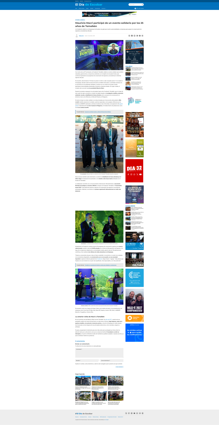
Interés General (80, 20)
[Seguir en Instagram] (131, 413)
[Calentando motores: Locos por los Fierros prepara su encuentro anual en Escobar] (128, 88)
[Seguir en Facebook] (129, 413)
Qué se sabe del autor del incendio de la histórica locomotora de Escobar (114, 403)
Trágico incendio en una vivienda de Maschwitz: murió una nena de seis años (99, 403)
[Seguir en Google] (142, 413)
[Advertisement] (99, 201)
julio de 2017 (109, 319)
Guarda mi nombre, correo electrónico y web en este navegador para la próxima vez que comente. (98, 363)
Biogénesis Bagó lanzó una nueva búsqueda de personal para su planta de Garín (82, 403)
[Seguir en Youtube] (134, 413)
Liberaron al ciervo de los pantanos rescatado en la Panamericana (98, 388)
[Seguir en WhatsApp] (137, 413)
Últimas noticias (81, 8)
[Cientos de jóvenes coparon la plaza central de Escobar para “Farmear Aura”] (128, 74)
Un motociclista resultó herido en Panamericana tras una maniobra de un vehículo (137, 227)
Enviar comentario (119, 366)
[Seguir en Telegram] (140, 413)
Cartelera (91, 8)
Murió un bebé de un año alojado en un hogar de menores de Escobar (83, 388)
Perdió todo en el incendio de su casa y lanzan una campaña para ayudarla (137, 213)
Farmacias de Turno (87, 1)
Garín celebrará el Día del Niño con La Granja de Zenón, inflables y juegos (137, 208)
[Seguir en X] (126, 413)
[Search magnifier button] (142, 4)
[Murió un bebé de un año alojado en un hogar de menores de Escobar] (128, 79)
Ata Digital (106, 419)
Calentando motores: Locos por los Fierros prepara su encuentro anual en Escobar (137, 87)
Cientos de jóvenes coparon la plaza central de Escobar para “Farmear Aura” (137, 73)
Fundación (99, 259)
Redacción (81, 35)
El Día (88, 4)
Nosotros (77, 1)
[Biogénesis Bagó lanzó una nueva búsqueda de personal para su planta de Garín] (128, 69)
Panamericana (97, 8)
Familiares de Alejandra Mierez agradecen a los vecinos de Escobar (136, 83)
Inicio (76, 8)
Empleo (87, 8)
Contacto (81, 1)
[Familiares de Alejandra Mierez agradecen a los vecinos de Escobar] (128, 83)
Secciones (103, 8)
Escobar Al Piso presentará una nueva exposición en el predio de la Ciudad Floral (137, 217)
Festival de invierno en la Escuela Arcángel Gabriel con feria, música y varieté (137, 222)
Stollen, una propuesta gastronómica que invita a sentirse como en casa (114, 388)
